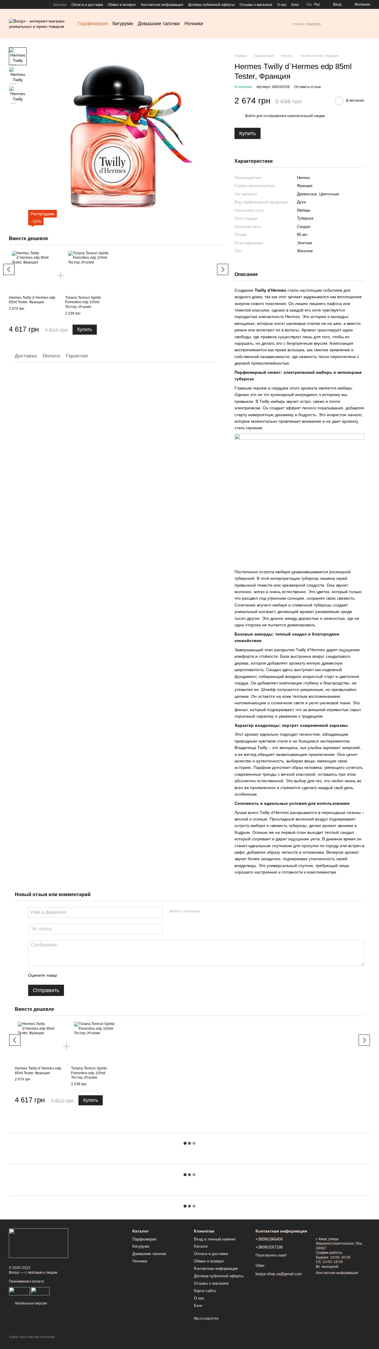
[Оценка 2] (76, 975)
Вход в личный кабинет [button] (215, 1239)
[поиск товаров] (288, 23)
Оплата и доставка (87, 5)
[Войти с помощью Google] (215, 911)
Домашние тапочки (159, 23)
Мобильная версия (30, 1303)
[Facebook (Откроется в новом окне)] (11, 4)
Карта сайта (205, 1291)
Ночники (193, 23)
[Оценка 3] (86, 975)
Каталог (60, 5)
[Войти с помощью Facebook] (206, 911)
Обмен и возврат (122, 5)
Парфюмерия (93, 23)
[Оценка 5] (105, 975)
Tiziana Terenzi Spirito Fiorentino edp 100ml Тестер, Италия (83, 302)
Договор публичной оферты (211, 5)
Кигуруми (123, 23)
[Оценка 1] (67, 975)
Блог (295, 5)
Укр (309, 4)
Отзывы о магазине (256, 5)
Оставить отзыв (307, 87)
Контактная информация (162, 5)
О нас (282, 5)
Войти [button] (250, 116)
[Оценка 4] (95, 975)
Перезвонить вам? (271, 1255)
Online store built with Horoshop (31, 1337)
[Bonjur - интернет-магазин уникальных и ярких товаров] (38, 1243)
